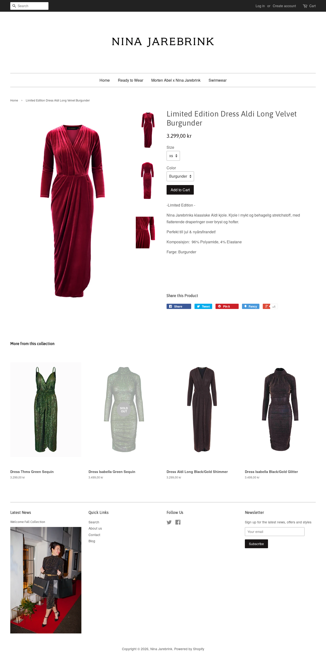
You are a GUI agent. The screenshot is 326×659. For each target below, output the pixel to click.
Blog (92, 540)
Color (171, 167)
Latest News (20, 512)
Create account (284, 5)
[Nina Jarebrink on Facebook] (178, 523)
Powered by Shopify (189, 648)
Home (105, 80)
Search (94, 522)
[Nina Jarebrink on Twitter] (169, 523)
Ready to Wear (130, 80)
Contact (94, 534)
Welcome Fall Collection (27, 522)
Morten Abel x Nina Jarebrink (175, 80)
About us (95, 528)
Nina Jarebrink (161, 648)
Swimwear (217, 80)
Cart (312, 5)
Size (170, 147)
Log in (260, 5)
